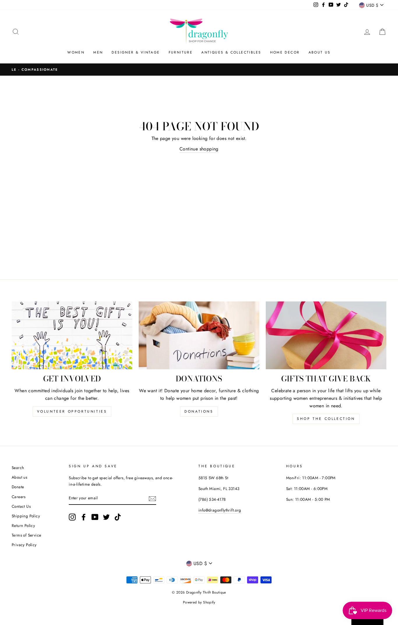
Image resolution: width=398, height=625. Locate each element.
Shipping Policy (26, 516)
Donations (198, 411)
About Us (320, 52)
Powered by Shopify (199, 602)
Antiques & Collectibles (231, 52)
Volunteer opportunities (72, 411)
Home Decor (285, 52)
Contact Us (21, 506)
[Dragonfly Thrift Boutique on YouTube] (94, 517)
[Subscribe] (152, 498)
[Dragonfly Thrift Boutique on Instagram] (72, 517)
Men (98, 52)
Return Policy (23, 525)
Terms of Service (26, 535)
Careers (19, 497)
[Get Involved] (72, 335)
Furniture (181, 52)
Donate (18, 487)
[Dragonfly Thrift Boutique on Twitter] (106, 517)
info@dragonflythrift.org (219, 510)
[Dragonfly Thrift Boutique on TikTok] (117, 517)
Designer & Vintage (136, 52)
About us (19, 477)
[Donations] (199, 335)
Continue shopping (199, 148)
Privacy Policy (24, 545)
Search (18, 467)
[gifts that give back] (326, 335)
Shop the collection (326, 418)
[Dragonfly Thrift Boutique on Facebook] (83, 517)
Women (75, 52)
